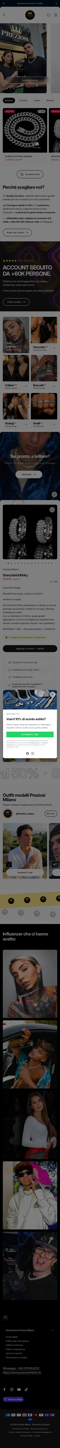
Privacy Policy (34, 743)
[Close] (52, 694)
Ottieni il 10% (30, 734)
